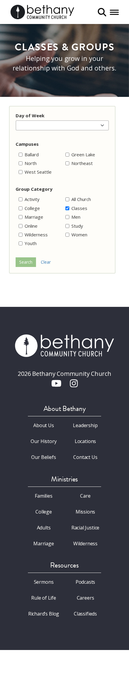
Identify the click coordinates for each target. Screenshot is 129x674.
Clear (46, 262)
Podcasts (85, 582)
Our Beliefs (43, 457)
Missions (85, 511)
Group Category (34, 189)
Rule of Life (43, 598)
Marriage (43, 543)
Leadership (85, 425)
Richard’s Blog (43, 613)
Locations (85, 441)
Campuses (27, 144)
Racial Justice (85, 527)
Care (85, 496)
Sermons (44, 582)
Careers (85, 598)
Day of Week (30, 115)
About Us (43, 425)
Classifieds (85, 613)
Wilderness (85, 543)
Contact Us (85, 457)
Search (25, 262)
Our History (43, 441)
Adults (44, 527)
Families (43, 496)
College (43, 511)
